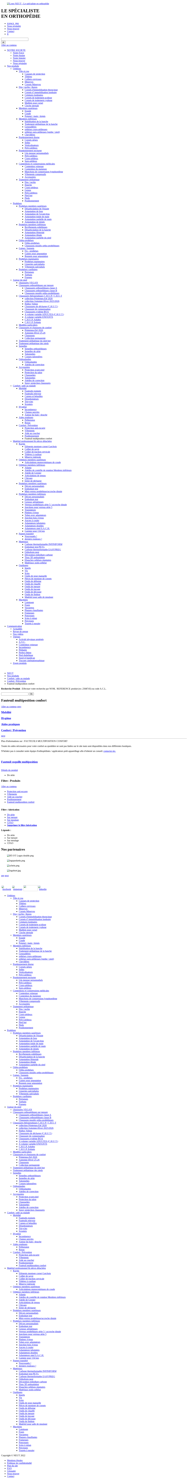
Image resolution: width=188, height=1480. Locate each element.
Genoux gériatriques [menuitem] (34, 502)
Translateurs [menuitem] (30, 510)
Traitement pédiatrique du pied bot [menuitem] (35, 341)
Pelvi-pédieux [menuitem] (31, 148)
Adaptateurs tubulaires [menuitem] (35, 523)
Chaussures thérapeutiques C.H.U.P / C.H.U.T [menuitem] (40, 296)
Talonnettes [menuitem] (30, 354)
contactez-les (109, 751)
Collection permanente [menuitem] (35, 338)
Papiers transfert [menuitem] (26, 533)
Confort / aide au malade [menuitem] (24, 385)
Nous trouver (13, 28)
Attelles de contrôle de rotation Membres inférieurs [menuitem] (48, 470)
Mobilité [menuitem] (23, 388)
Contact (10, 31)
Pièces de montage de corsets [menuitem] (38, 578)
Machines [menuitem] (23, 599)
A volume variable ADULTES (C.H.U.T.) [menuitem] (44, 314)
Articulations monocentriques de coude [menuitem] (43, 462)
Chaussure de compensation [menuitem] (38, 309)
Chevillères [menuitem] (30, 134)
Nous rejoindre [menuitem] (20, 63)
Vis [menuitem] (26, 570)
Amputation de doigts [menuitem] (35, 222)
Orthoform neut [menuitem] (32, 552)
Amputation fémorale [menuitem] (34, 232)
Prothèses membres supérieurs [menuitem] (33, 206)
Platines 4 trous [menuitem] (32, 512)
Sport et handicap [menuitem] (27, 658)
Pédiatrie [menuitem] (23, 650)
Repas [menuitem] (27, 422)
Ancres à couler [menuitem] (32, 520)
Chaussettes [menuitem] (30, 375)
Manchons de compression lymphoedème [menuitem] (44, 171)
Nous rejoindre (14, 26)
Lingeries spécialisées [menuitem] (35, 264)
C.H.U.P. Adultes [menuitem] (33, 319)
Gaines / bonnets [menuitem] (26, 248)
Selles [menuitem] (27, 142)
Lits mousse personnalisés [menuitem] (37, 153)
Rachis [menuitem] (22, 444)
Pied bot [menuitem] (28, 195)
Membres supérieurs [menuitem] (28, 108)
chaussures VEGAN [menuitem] (28, 282)
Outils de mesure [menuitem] (32, 586)
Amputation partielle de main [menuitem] (38, 219)
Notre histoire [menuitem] (19, 58)
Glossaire (11, 1471)
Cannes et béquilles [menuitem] (34, 396)
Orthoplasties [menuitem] (25, 359)
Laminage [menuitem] (29, 602)
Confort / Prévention (16, 681)
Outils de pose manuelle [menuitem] (36, 576)
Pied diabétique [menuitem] (26, 655)
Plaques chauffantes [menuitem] (34, 610)
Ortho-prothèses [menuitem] (26, 240)
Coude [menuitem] (28, 113)
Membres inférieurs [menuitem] (28, 119)
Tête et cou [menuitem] (24, 71)
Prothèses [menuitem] (17, 203)
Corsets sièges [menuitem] (31, 140)
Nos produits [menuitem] (13, 66)
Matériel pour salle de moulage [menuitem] (39, 597)
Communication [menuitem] (14, 626)
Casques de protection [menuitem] (35, 74)
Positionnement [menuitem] (32, 200)
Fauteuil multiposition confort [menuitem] (38, 438)
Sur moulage (13, 820)
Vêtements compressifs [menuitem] (35, 174)
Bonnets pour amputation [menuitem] (36, 256)
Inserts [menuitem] (28, 568)
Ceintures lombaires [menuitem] (34, 95)
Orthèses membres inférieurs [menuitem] (32, 465)
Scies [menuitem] (27, 573)
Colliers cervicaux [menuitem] (33, 79)
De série (11, 814)
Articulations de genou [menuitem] (35, 475)
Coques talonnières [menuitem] (33, 356)
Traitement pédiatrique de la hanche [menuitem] (41, 124)
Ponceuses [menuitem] (29, 615)
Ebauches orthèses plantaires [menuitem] (38, 560)
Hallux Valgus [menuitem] (31, 304)
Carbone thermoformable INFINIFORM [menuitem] (43, 544)
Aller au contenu (9, 45)
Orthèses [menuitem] (17, 68)
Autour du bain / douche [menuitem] (36, 415)
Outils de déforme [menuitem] (33, 581)
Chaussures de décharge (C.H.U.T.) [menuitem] (41, 306)
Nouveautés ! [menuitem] (31, 536)
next (3, 736)
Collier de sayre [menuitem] (32, 449)
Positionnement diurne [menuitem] (29, 137)
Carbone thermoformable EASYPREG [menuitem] (43, 549)
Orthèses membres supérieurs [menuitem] (32, 459)
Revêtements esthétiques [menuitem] (36, 227)
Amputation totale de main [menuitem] (37, 216)
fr (8, 34)
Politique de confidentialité (19, 1463)
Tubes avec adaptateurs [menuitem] (35, 515)
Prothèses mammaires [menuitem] (29, 259)
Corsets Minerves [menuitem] (33, 84)
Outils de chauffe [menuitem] (33, 584)
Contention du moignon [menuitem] (36, 169)
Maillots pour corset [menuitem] (34, 103)
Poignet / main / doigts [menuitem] (35, 116)
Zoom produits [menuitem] (20, 663)
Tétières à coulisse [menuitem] (33, 454)
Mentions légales (15, 1460)
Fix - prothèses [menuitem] (31, 251)
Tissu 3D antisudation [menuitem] (35, 557)
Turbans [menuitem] (28, 274)
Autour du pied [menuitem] (20, 280)
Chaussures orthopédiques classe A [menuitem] (41, 288)
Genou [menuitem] (28, 190)
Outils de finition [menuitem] (32, 594)
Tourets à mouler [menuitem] (32, 623)
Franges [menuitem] (28, 277)
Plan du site (12, 1465)
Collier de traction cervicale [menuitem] (37, 452)
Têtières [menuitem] (28, 76)
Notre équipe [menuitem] (19, 55)
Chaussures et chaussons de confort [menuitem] (35, 327)
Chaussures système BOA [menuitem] (37, 311)
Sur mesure (12, 817)
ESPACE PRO (13, 23)
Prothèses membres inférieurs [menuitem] (32, 224)
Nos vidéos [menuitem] (18, 634)
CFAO (10, 822)
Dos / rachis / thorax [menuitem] (28, 87)
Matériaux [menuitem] (23, 541)
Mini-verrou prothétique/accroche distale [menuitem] (43, 491)
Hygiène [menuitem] (23, 407)
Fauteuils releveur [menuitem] (33, 393)
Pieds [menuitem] (27, 198)
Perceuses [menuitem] (29, 621)
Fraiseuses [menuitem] (29, 613)
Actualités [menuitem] (17, 629)
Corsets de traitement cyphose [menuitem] (38, 100)
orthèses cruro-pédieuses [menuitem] (36, 129)
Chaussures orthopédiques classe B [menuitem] (41, 290)
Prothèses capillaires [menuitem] (28, 269)
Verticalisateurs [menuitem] (32, 145)
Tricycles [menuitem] (29, 401)
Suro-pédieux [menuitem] (31, 161)
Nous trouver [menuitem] (19, 60)
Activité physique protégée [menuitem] (31, 639)
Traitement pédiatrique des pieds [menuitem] (34, 343)
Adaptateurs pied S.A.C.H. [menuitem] (37, 528)
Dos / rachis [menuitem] (30, 182)
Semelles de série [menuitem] (33, 351)
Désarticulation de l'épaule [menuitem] (37, 208)
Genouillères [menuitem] (30, 127)
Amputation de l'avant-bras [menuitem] (37, 214)
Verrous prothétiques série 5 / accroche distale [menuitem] (46, 504)
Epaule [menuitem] (28, 111)
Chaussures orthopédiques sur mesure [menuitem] (36, 285)
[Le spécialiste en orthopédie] (28, 3)
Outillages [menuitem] (23, 565)
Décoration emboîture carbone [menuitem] (39, 555)
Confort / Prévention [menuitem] (28, 425)
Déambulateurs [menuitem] (32, 399)
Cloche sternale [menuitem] (32, 105)
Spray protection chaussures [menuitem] (38, 383)
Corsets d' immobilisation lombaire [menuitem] (41, 92)
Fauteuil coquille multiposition (19, 761)
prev (19, 706)
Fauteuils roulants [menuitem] (33, 391)
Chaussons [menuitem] (30, 335)
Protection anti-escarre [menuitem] (35, 428)
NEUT (10, 673)
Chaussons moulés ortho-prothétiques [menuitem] (42, 245)
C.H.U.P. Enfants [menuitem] (33, 322)
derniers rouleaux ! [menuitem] (33, 539)
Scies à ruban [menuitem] (31, 618)
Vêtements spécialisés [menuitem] (35, 267)
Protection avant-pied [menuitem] (34, 370)
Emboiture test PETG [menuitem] (35, 547)
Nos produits (13, 676)
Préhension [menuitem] (30, 420)
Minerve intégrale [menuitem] (33, 457)
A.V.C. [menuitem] (22, 642)
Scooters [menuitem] (29, 404)
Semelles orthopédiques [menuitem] (36, 348)
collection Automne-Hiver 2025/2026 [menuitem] (42, 301)
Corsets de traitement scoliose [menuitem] (38, 97)
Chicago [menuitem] (28, 478)
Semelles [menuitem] (23, 346)
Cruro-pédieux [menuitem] (31, 158)
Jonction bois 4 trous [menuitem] (34, 518)
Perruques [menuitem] (29, 272)
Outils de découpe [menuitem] (33, 592)
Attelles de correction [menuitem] (34, 364)
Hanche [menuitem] (28, 185)
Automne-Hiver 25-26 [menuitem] (35, 333)
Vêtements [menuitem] (30, 430)
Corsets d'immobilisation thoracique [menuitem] (41, 90)
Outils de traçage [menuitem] (32, 589)
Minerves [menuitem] (29, 82)
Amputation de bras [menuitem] (34, 211)
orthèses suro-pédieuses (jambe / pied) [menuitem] (42, 132)
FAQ (9, 1468)
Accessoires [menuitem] (30, 177)
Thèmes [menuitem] (16, 636)
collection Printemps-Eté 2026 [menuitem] (39, 298)
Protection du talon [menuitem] (33, 372)
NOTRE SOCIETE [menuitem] (16, 50)
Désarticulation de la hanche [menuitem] (38, 230)
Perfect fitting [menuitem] (25, 652)
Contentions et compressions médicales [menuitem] (37, 164)
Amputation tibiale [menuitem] (33, 235)
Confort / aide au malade (18, 678)
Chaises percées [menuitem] (32, 412)
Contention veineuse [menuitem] (34, 166)
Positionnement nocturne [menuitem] (30, 150)
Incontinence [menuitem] (31, 409)
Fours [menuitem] (27, 605)
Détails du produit (9, 770)
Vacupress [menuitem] (29, 607)
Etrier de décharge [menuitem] (33, 481)
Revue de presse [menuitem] (20, 631)
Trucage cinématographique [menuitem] (32, 660)
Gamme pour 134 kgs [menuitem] (35, 531)
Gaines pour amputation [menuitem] (36, 253)
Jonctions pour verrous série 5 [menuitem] (38, 507)
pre (2, 875)
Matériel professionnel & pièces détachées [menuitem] (32, 441)
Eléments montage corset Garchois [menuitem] (41, 446)
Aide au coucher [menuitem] (32, 433)
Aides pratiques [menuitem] (26, 417)
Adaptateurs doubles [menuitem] (34, 526)
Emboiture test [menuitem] (31, 489)
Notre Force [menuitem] (18, 53)
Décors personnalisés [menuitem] (34, 486)
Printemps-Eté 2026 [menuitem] (34, 330)
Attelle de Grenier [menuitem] (33, 473)
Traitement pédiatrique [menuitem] (29, 179)
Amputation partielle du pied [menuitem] (38, 237)
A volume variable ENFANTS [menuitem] (39, 317)
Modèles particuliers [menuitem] (28, 325)
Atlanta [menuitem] (28, 467)
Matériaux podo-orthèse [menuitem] (36, 562)
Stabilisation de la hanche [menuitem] (36, 121)
